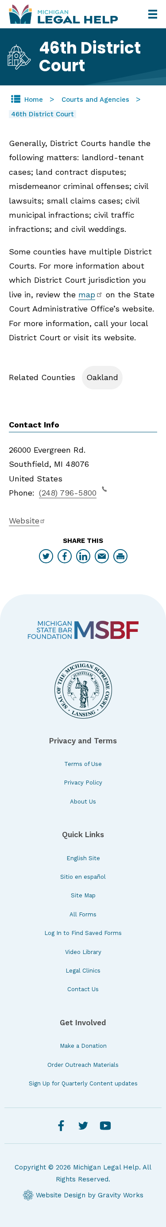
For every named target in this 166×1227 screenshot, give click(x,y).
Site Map (83, 895)
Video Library (83, 952)
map (86, 294)
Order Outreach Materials (83, 1065)
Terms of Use (83, 764)
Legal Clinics (83, 970)
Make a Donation (83, 1045)
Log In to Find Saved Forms (83, 933)
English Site (83, 858)
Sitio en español (83, 876)
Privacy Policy (83, 782)
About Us (83, 801)
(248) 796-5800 (68, 492)
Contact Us (83, 989)
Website (24, 520)
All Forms (83, 914)
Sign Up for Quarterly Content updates (83, 1083)
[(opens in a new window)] (83, 630)
